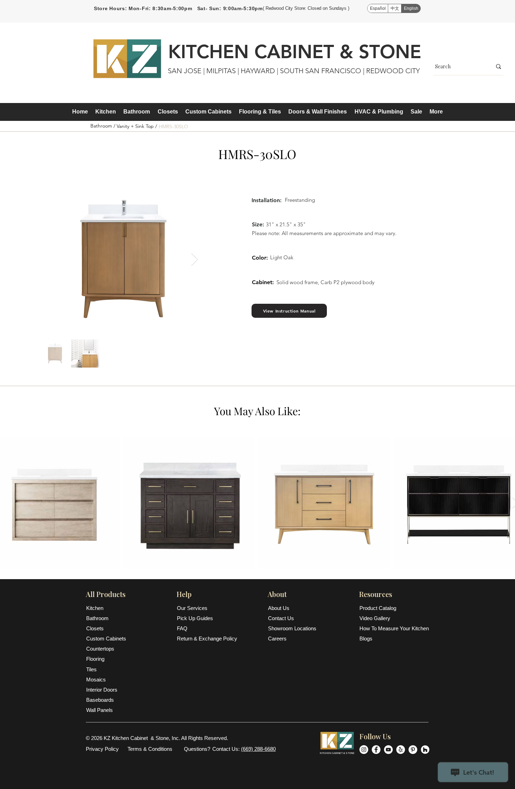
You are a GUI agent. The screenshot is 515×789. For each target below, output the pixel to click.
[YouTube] (388, 749)
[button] (105, 112)
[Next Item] (195, 259)
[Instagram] (363, 749)
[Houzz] (425, 749)
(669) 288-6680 (258, 749)
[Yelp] (400, 749)
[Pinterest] (412, 749)
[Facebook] (376, 749)
